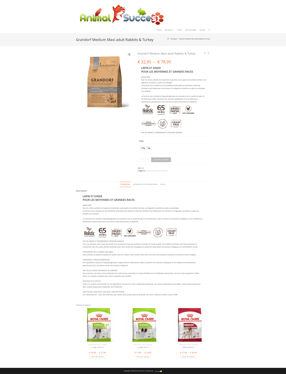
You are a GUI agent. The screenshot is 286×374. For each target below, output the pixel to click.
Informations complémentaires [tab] (145, 184)
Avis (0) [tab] (162, 184)
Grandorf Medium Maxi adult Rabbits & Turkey (194, 39)
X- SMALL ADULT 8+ (98, 347)
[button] (129, 54)
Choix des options (97, 357)
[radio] (143, 148)
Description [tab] (125, 184)
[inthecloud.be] (158, 371)
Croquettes (164, 171)
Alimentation (150, 171)
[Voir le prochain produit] (208, 53)
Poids (141, 141)
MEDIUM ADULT (188, 347)
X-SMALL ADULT (143, 347)
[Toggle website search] (209, 30)
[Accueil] (168, 39)
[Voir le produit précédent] (204, 53)
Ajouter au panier (161, 160)
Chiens (157, 171)
